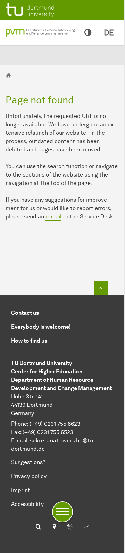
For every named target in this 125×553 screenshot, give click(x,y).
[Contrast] (87, 32)
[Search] (38, 527)
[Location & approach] (54, 527)
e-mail (53, 216)
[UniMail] (86, 527)
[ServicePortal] (69, 527)
